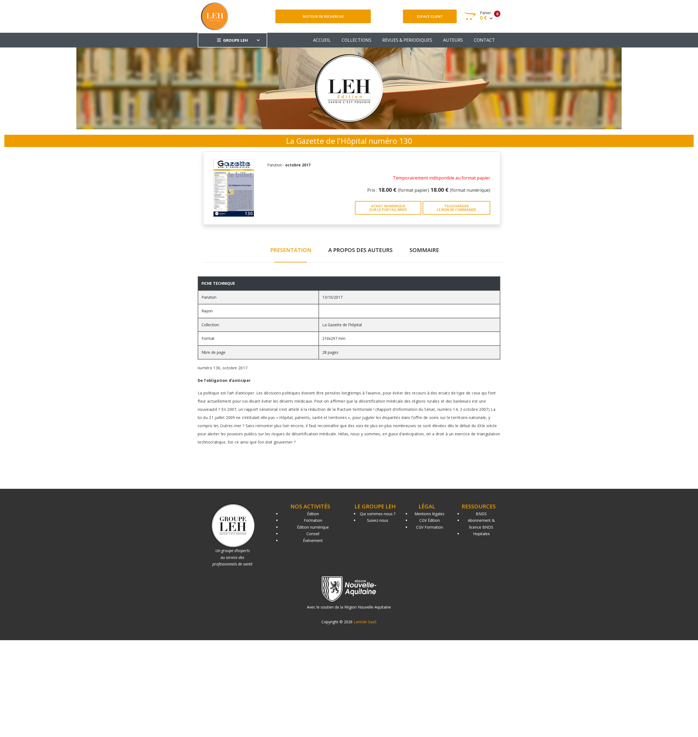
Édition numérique (313, 527)
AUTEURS (453, 40)
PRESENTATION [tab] (290, 250)
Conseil (312, 533)
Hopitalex (481, 533)
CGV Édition (429, 520)
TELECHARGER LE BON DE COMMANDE (456, 207)
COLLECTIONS (356, 40)
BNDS (481, 513)
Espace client (430, 16)
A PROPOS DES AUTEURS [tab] (360, 250)
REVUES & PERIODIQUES (407, 40)
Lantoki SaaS (365, 621)
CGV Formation (429, 527)
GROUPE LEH (235, 40)
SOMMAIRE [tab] (424, 250)
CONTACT (484, 40)
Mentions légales (429, 513)
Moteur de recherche (323, 16)
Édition (313, 513)
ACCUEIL (322, 40)
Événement (313, 540)
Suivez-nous (377, 520)
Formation (313, 520)
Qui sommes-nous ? (377, 513)
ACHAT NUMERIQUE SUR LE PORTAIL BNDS (388, 207)
